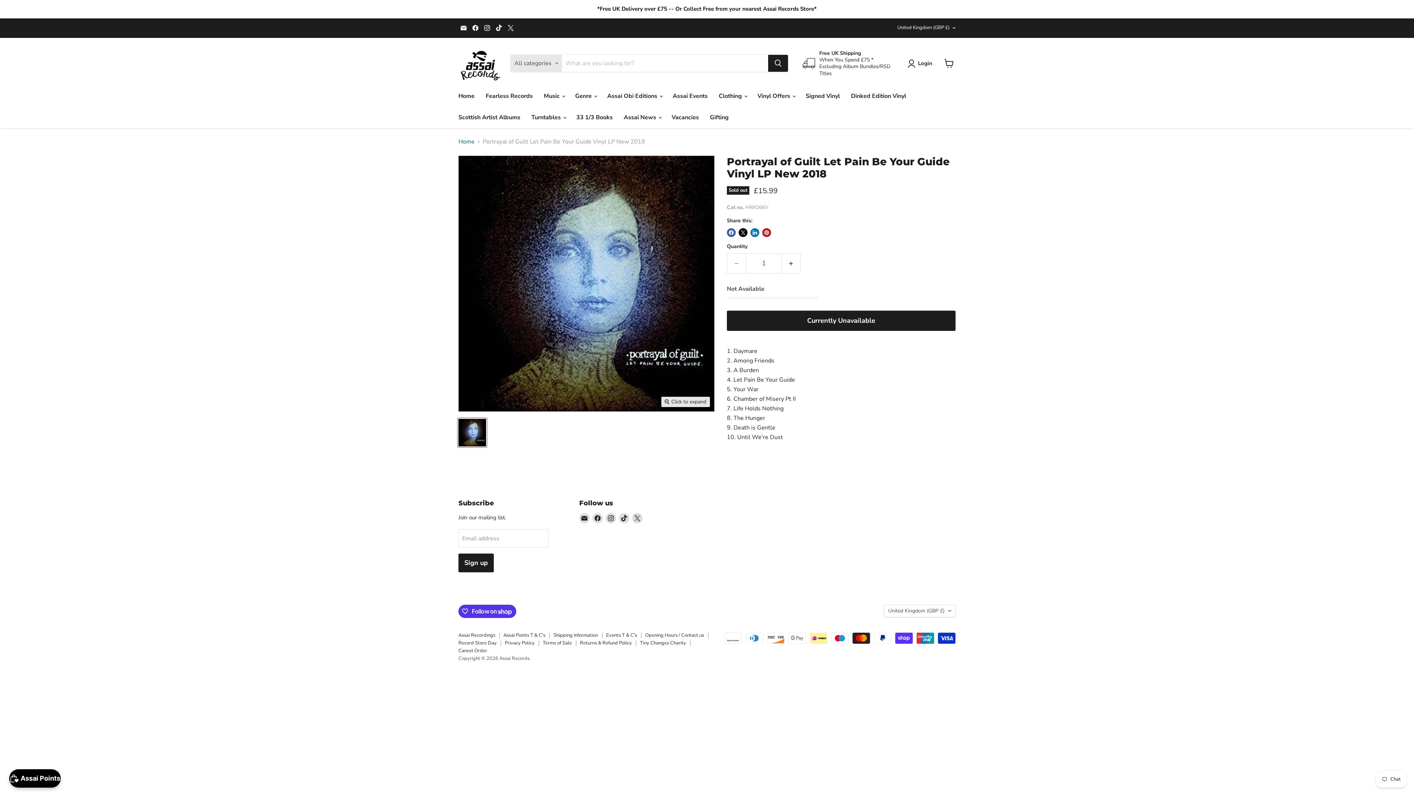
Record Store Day (477, 643)
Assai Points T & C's (524, 635)
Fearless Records (509, 96)
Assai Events (690, 96)
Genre (584, 96)
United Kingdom (923, 27)
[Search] (778, 63)
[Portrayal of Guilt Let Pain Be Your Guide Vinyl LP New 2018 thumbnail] (472, 432)
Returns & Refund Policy (606, 643)
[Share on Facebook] (731, 232)
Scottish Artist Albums (489, 117)
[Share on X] (743, 232)
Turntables (546, 117)
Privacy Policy (520, 643)
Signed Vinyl (823, 96)
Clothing (731, 96)
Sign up (476, 562)
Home (466, 96)
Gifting (719, 117)
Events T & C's (621, 635)
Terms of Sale (557, 643)
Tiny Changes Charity (663, 643)
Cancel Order (472, 650)
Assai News (641, 117)
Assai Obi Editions (633, 96)
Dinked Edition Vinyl (878, 96)
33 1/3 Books (594, 117)
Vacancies (685, 117)
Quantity (737, 247)
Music (552, 96)
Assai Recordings (476, 635)
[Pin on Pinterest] (766, 232)
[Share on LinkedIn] (754, 232)
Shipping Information (575, 635)
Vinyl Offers (774, 96)
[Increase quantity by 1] (791, 263)
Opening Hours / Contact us (674, 635)
